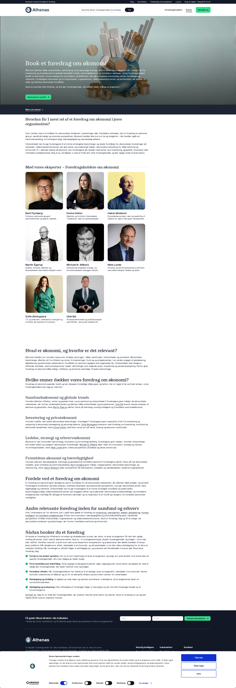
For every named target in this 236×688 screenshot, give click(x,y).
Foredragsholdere (173, 10)
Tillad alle (199, 658)
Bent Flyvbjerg (34, 213)
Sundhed (188, 647)
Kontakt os (203, 10)
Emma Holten (74, 213)
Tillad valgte (199, 666)
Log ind (178, 2)
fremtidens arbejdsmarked (50, 515)
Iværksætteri (166, 647)
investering (101, 512)
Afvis (199, 674)
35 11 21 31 (207, 2)
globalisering (134, 512)
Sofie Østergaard (35, 316)
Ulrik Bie (71, 316)
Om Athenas (142, 2)
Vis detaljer (144, 683)
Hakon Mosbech (117, 213)
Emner (189, 10)
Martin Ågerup (34, 264)
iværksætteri (114, 512)
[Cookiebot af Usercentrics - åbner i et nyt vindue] (32, 683)
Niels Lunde (114, 264)
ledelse (123, 512)
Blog (132, 2)
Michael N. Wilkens (78, 264)
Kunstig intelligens (145, 647)
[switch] (88, 683)
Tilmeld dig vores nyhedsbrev (161, 2)
